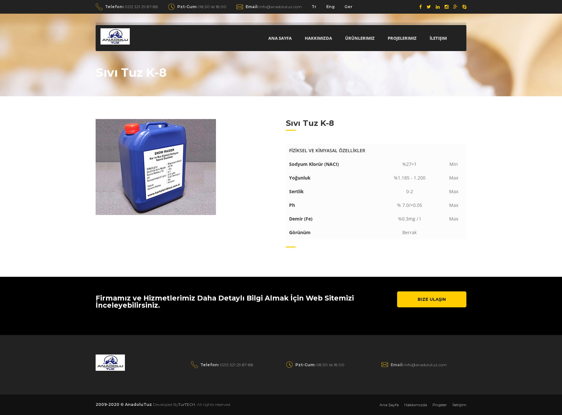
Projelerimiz (402, 38)
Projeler (440, 404)
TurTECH (186, 404)
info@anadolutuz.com (274, 6)
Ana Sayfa (280, 38)
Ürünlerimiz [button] (360, 38)
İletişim (438, 38)
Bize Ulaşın (432, 299)
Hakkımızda (318, 38)
